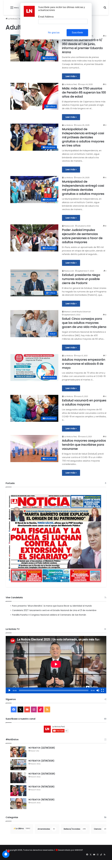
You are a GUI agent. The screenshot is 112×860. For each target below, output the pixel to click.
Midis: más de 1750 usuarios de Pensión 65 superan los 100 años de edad (84, 92)
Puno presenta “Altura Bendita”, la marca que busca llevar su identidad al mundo (52, 605)
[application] (56, 664)
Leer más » (71, 76)
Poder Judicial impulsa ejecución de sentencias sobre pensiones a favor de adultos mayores (82, 236)
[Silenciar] (97, 690)
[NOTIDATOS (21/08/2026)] (18, 764)
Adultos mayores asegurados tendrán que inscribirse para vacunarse (84, 445)
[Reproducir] (9, 690)
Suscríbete (77, 32)
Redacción (69, 226)
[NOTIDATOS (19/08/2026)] (18, 790)
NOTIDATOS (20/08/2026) (42, 773)
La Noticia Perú (70, 84)
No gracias (54, 32)
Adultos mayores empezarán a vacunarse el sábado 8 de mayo (83, 364)
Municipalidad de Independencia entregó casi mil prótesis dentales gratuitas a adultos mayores (83, 188)
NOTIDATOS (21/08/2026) (41, 760)
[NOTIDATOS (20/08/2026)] (18, 777)
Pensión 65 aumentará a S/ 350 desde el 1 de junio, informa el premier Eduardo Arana (82, 46)
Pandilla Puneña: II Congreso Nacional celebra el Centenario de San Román (49, 615)
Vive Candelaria (14, 597)
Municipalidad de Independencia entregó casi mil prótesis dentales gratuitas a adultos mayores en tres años (83, 137)
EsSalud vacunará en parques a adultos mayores (84, 402)
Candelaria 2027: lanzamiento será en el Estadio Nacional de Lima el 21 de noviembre (54, 610)
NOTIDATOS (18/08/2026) (42, 799)
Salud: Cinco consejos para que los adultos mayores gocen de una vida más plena (84, 323)
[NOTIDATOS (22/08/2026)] (18, 751)
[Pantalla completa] (102, 690)
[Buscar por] (104, 8)
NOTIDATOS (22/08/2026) (42, 747)
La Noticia (12, 18)
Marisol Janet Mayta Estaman (77, 311)
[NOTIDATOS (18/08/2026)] (18, 803)
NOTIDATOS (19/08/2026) (42, 786)
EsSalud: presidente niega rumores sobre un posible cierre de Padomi (81, 279)
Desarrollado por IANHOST (70, 850)
